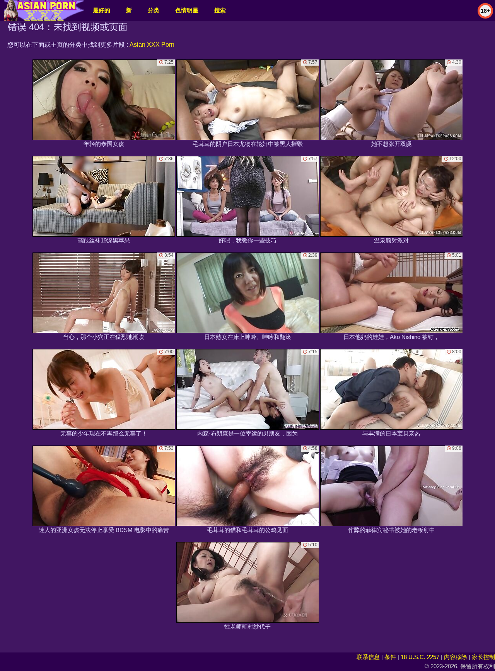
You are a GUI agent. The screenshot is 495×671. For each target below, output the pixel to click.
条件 (390, 657)
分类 (153, 10)
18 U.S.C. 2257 (420, 657)
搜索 (220, 10)
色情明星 (186, 10)
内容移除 (455, 657)
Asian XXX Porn (152, 44)
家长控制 (483, 657)
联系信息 (368, 657)
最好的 (101, 10)
